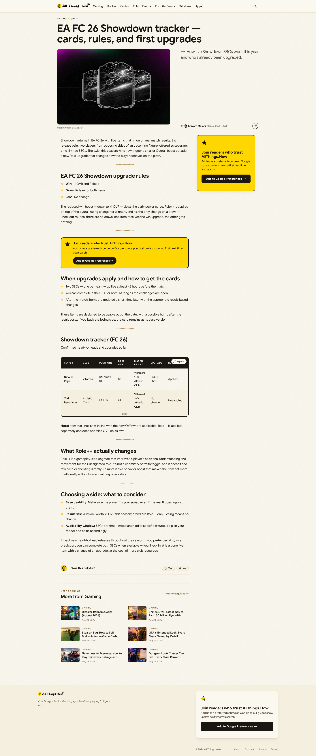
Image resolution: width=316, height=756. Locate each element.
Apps (198, 6)
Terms (274, 749)
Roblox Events (142, 6)
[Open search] (255, 6)
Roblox (111, 6)
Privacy (262, 749)
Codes (124, 6)
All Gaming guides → (176, 593)
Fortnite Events (165, 6)
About (236, 749)
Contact (249, 749)
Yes (170, 568)
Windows (185, 6)
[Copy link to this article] (255, 126)
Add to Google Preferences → (94, 260)
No (184, 568)
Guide (74, 18)
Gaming (98, 6)
